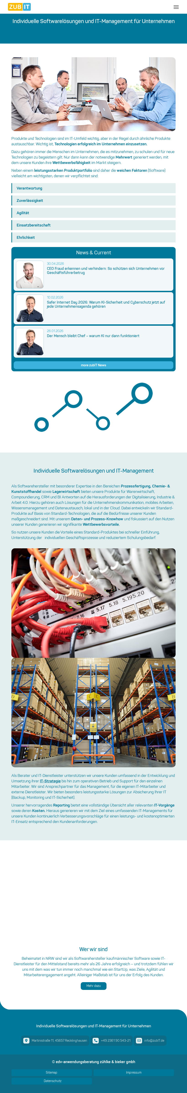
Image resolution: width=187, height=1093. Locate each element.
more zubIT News (93, 365)
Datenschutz (52, 1081)
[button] (176, 7)
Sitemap (51, 1073)
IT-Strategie (50, 780)
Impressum (133, 1073)
